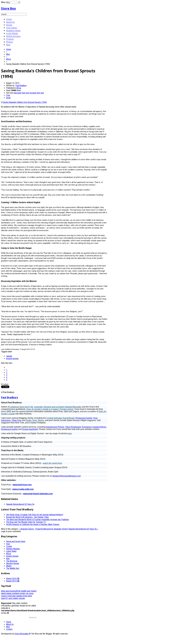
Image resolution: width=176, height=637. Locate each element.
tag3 (11, 598)
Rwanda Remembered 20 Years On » (83, 529)
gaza (7, 591)
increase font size (37, 93)
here (70, 433)
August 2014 (12, 578)
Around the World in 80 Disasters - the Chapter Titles (27, 517)
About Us (10, 22)
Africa (8, 59)
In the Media (12, 33)
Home (9, 19)
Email (8, 98)
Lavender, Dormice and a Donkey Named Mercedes (57, 407)
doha (3, 591)
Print (8, 95)
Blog (8, 44)
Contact (9, 629)
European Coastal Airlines (94, 427)
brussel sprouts (12, 358)
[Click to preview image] (24, 102)
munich (33, 591)
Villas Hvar (16, 420)
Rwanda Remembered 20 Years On (20, 504)
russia (31, 593)
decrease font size (21, 93)
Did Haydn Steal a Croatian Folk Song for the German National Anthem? (34, 514)
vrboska (22, 598)
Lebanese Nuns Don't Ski (21, 407)
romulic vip (24, 593)
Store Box (8, 8)
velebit (16, 598)
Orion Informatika (21, 633)
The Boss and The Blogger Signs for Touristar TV (26, 522)
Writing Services (13, 36)
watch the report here (52, 463)
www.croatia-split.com (23, 489)
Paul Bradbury (21, 85)
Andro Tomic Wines (35, 420)
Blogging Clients (13, 30)
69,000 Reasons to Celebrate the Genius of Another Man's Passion (32, 524)
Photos (9, 41)
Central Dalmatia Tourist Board (60, 418)
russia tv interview (8, 596)
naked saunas (6, 593)
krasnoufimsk (15, 591)
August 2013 (12, 581)
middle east (26, 591)
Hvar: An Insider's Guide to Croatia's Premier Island (49, 409)
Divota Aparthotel (30, 429)
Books (9, 24)
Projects (10, 39)
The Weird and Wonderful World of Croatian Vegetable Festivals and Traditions (37, 519)
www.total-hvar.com (22, 485)
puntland (15, 593)
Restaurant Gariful (84, 418)
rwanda (9, 356)
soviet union (27, 596)
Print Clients (11, 27)
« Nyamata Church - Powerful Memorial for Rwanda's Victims (43, 529)
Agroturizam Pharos (55, 427)
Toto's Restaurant (73, 427)
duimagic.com (32, 617)
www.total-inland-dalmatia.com (38, 494)
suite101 (5, 598)
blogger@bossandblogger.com (67, 476)
